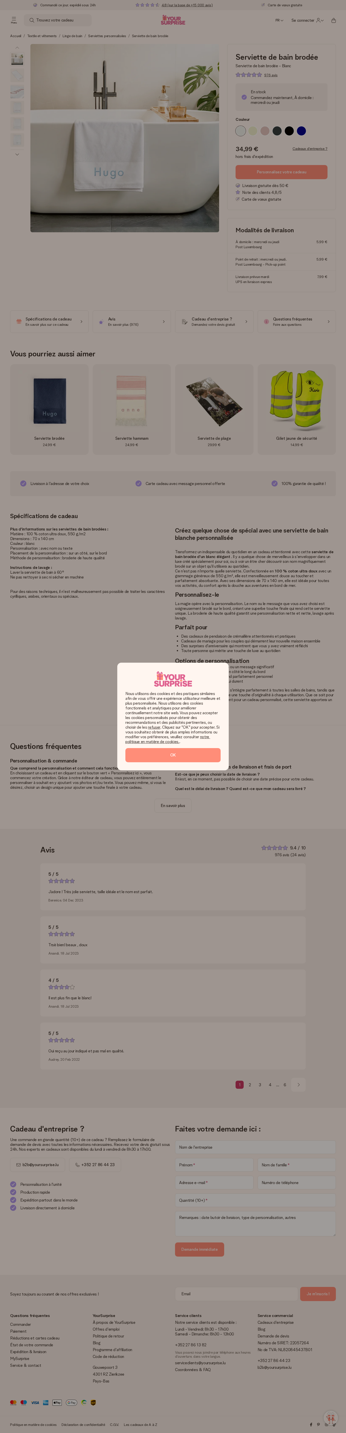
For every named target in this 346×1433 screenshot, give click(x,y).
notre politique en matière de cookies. (167, 739)
